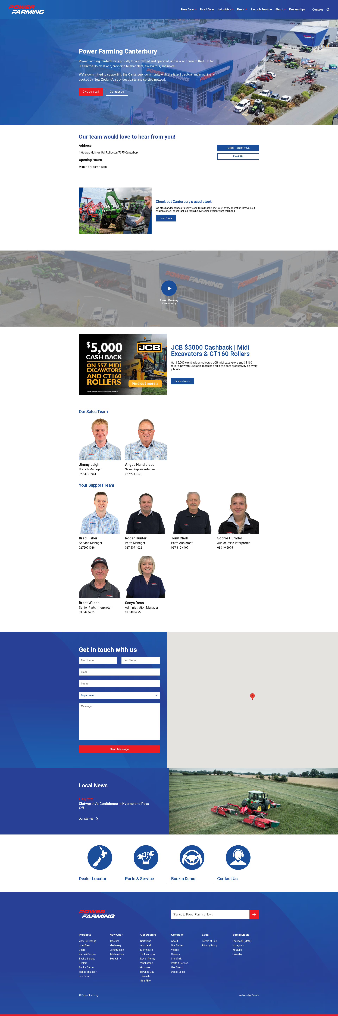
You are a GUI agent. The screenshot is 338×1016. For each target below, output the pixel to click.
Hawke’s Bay (147, 971)
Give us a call (91, 91)
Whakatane (146, 963)
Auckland (145, 945)
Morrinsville (146, 949)
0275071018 (87, 547)
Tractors (114, 941)
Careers (175, 954)
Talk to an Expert (88, 971)
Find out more (182, 381)
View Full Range (87, 941)
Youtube (237, 949)
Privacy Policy (209, 945)
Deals (242, 9)
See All (114, 958)
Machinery (115, 945)
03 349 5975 (225, 547)
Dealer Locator (92, 878)
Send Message (119, 749)
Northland (145, 941)
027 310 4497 (179, 547)
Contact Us (227, 878)
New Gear (189, 9)
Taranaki (145, 976)
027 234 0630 (133, 474)
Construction (117, 949)
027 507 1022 (133, 547)
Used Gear (207, 9)
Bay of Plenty (147, 958)
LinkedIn (237, 954)
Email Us (238, 156)
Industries (226, 9)
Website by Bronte (249, 995)
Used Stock (166, 218)
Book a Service (87, 958)
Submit (254, 914)
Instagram (238, 945)
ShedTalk (176, 958)
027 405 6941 (87, 474)
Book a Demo (183, 878)
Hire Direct (84, 976)
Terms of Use (209, 941)
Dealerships (297, 9)
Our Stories (86, 818)
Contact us (117, 91)
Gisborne (145, 967)
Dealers (83, 963)
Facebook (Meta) (242, 941)
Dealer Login (178, 971)
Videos (175, 949)
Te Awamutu (147, 954)
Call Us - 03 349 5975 (238, 148)
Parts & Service (261, 9)
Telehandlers (117, 954)
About (280, 9)
